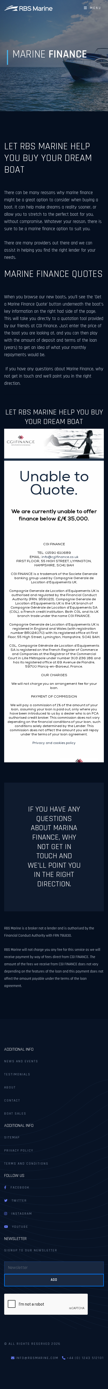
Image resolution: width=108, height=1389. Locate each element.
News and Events (21, 1061)
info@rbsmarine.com (37, 1358)
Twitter (17, 1201)
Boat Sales (15, 1114)
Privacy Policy (18, 1151)
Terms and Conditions (26, 1164)
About (10, 1087)
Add (54, 1280)
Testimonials (17, 1074)
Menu (94, 8)
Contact (12, 1100)
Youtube (18, 1227)
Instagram (19, 1214)
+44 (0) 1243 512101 (84, 1358)
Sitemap (12, 1137)
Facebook (18, 1187)
